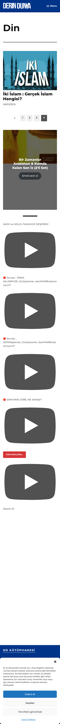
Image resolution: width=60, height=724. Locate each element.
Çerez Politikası (28, 719)
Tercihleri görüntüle (30, 711)
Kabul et (30, 694)
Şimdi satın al (30, 175)
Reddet (30, 703)
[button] (55, 661)
